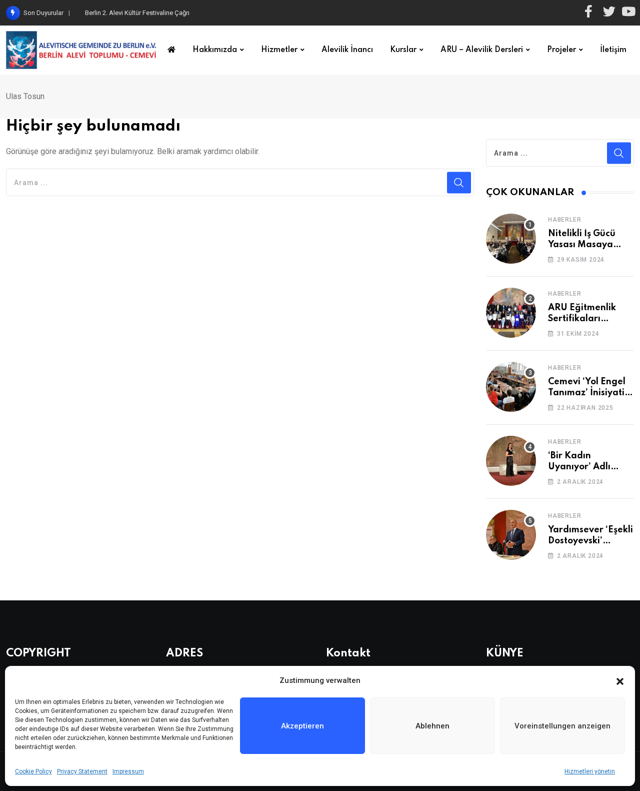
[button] (620, 680)
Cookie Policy (33, 771)
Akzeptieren (302, 725)
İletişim (613, 50)
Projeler (561, 50)
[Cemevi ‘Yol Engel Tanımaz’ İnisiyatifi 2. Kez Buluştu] (511, 387)
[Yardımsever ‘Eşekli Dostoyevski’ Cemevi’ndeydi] (511, 535)
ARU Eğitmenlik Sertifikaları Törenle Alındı (582, 319)
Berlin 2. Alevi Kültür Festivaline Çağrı (137, 13)
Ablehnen (433, 725)
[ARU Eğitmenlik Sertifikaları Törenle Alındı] (511, 313)
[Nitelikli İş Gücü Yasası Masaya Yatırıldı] (511, 239)
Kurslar (403, 50)
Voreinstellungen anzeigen (562, 725)
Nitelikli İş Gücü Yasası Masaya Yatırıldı (582, 245)
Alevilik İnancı (347, 50)
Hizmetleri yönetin (589, 771)
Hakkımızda (214, 50)
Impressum (128, 771)
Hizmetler (279, 50)
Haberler (564, 219)
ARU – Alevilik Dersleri (481, 50)
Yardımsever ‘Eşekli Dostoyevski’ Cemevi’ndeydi (590, 541)
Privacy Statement (82, 771)
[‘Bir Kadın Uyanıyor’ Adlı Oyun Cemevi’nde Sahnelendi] (511, 461)
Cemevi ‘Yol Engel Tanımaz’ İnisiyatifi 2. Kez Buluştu (589, 393)
